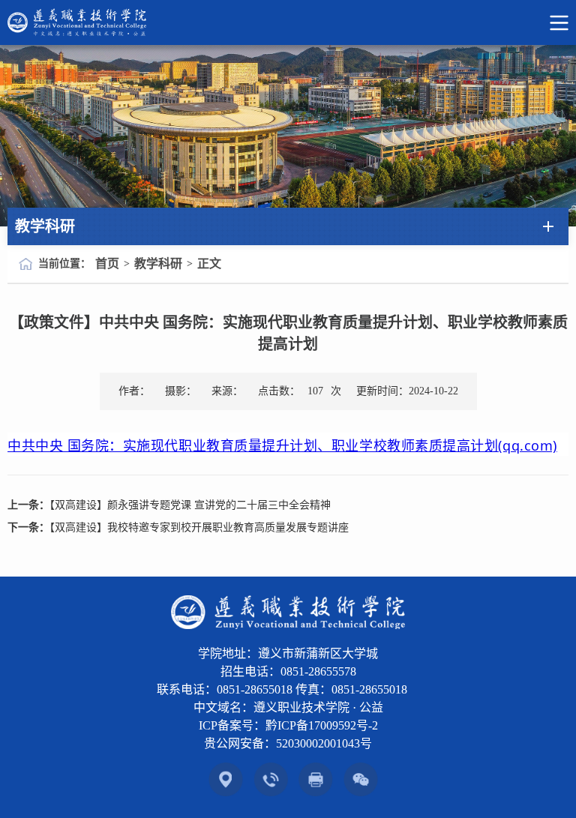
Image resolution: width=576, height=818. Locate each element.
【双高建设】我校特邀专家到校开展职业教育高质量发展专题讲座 (199, 527)
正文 (209, 263)
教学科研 (158, 263)
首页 (107, 263)
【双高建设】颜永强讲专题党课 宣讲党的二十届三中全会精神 (190, 505)
